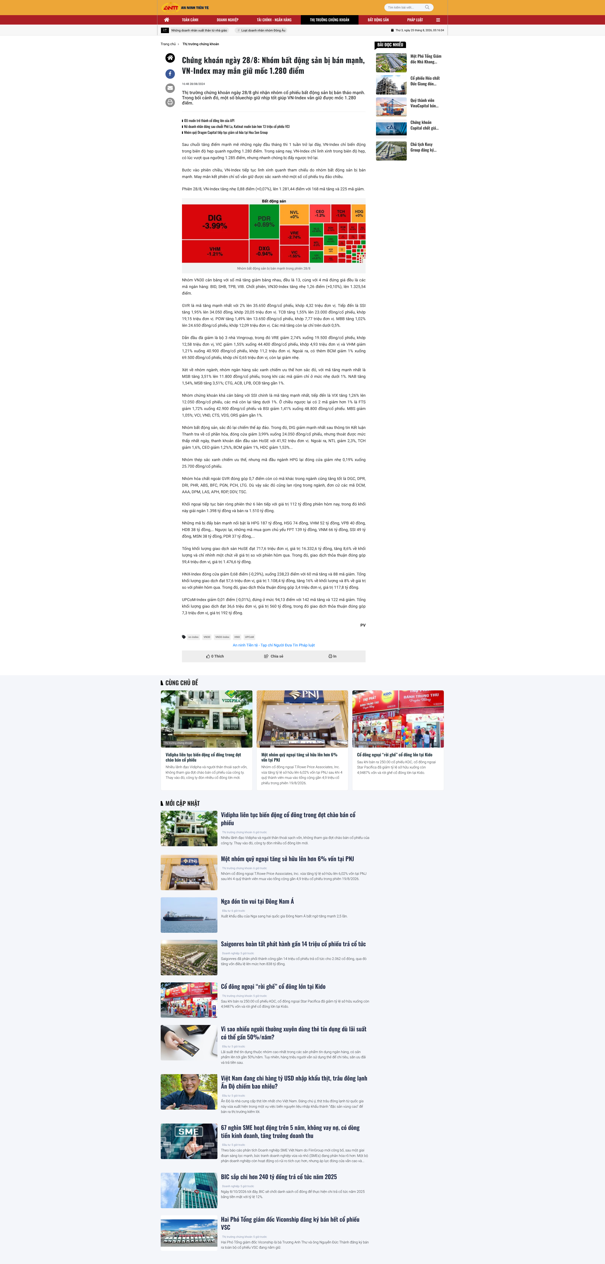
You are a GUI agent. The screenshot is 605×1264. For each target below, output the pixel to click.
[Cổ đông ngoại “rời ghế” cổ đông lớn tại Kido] (398, 719)
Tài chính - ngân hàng (274, 19)
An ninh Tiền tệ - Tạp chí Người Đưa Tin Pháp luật (274, 645)
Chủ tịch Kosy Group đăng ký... (423, 147)
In (334, 656)
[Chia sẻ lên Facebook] (170, 74)
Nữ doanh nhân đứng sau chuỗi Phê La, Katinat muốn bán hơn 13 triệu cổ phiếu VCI (237, 126)
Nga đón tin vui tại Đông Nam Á (257, 901)
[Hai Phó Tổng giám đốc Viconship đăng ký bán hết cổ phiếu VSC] (189, 1233)
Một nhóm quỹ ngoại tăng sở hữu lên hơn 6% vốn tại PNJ (299, 757)
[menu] (438, 20)
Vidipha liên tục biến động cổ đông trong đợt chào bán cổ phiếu (203, 757)
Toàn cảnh (190, 19)
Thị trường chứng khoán (329, 19)
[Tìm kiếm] (427, 7)
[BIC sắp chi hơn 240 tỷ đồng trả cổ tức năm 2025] (189, 1190)
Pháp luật (415, 19)
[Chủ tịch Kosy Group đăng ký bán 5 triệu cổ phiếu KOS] (391, 151)
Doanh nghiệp (227, 19)
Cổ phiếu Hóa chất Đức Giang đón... (425, 81)
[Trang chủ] (167, 20)
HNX (237, 637)
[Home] (170, 58)
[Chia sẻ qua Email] (170, 88)
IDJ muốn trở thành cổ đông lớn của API (209, 120)
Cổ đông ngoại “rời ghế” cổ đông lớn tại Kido (394, 755)
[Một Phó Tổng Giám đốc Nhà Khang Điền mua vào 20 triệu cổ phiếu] (391, 62)
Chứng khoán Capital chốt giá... (425, 125)
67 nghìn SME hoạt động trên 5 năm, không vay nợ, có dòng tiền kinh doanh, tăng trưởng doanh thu (290, 1132)
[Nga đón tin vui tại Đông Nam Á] (189, 915)
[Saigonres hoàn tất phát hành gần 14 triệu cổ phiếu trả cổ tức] (189, 957)
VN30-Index (222, 637)
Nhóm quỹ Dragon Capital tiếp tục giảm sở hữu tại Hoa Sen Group (226, 132)
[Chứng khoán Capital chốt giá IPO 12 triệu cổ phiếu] (391, 129)
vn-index (193, 637)
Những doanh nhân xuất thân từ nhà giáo (187, 30)
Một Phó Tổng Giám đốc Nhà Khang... (426, 59)
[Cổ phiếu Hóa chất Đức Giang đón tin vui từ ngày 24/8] (391, 84)
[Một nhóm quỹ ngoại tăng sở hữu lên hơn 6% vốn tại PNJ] (302, 719)
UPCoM (249, 637)
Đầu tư (226, 910)
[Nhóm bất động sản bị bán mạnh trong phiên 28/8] (274, 231)
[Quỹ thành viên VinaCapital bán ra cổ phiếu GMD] (391, 107)
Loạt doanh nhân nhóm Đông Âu (251, 30)
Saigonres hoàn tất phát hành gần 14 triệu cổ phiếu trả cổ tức (293, 944)
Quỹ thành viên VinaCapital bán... (425, 103)
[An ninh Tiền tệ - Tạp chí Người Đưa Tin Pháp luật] (185, 7)
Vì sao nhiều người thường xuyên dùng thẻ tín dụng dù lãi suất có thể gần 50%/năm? (294, 1033)
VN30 (207, 637)
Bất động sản (378, 19)
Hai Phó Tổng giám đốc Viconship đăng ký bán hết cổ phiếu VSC (290, 1223)
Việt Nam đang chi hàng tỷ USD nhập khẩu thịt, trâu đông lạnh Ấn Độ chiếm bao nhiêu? (294, 1082)
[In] (170, 102)
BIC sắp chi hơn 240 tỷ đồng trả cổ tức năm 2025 (279, 1177)
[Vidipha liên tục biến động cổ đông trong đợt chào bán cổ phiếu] (206, 719)
